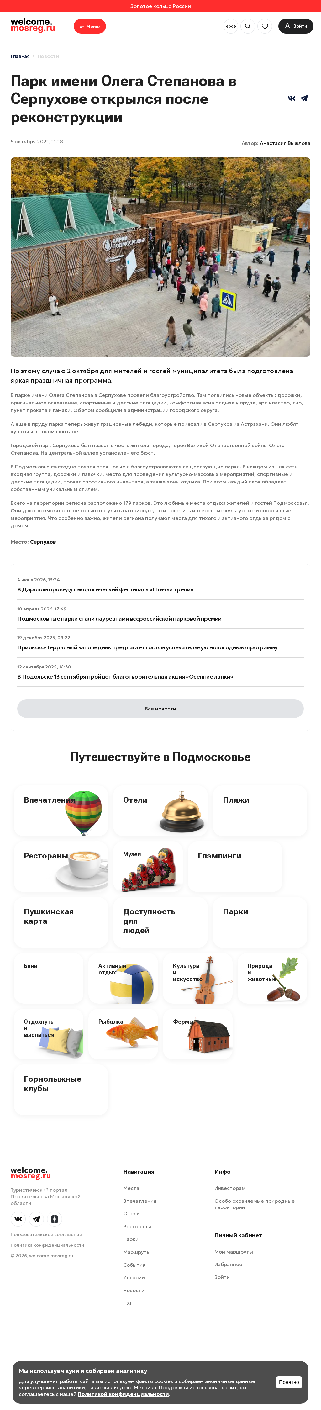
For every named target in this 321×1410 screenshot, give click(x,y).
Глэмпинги (219, 855)
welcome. (31, 1173)
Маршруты (136, 1252)
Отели (135, 800)
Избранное (228, 1264)
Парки (235, 911)
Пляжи (236, 800)
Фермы (183, 1021)
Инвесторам (229, 1188)
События (134, 1265)
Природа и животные (262, 972)
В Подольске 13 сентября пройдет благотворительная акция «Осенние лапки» (125, 676)
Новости (48, 56)
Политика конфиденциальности (47, 1245)
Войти (222, 1277)
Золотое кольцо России (160, 6)
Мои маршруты (233, 1252)
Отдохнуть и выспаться (39, 1028)
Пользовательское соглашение (46, 1234)
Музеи (132, 854)
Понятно (289, 1382)
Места (131, 1188)
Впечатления (50, 800)
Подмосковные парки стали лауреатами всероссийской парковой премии (119, 618)
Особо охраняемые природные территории (254, 1204)
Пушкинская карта (49, 916)
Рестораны (46, 855)
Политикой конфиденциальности (123, 1394)
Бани (31, 966)
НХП (128, 1303)
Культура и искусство (188, 972)
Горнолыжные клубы (52, 1083)
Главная (20, 56)
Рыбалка (111, 1021)
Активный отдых (112, 969)
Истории (134, 1277)
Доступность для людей (149, 921)
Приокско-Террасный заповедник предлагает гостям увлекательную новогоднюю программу (147, 647)
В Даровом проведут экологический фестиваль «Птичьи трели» (105, 589)
